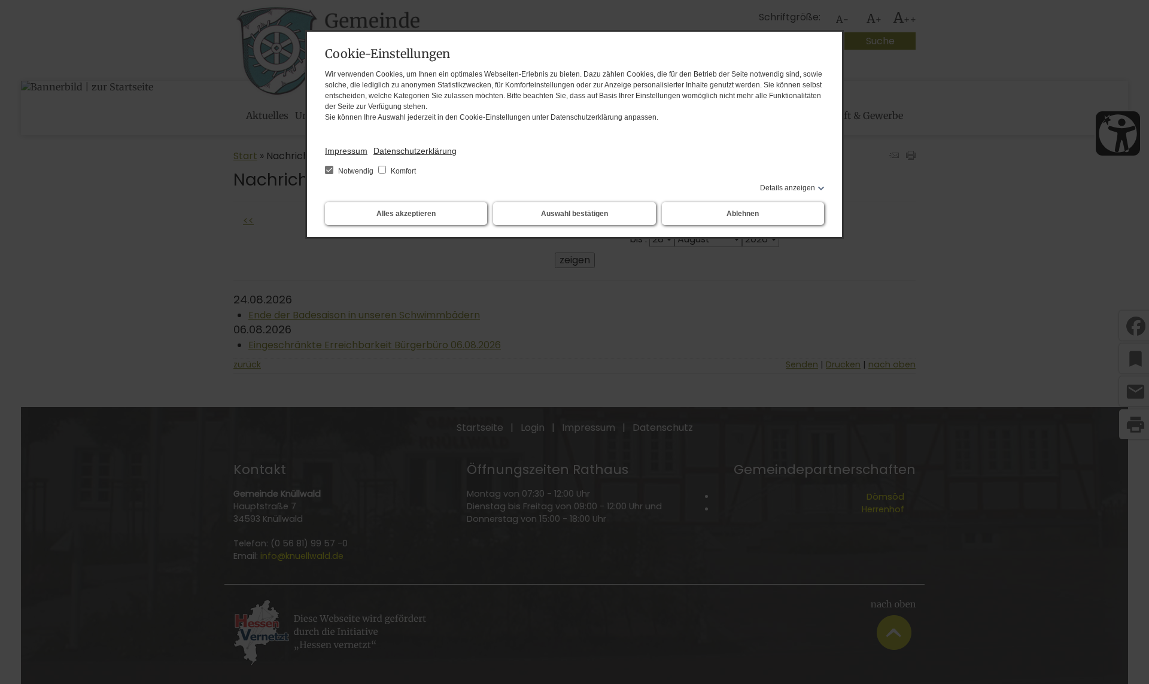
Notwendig (355, 171)
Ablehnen (743, 213)
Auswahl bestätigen (574, 213)
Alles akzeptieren (406, 213)
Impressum (346, 151)
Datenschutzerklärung (415, 151)
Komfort (402, 171)
